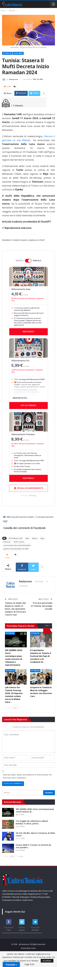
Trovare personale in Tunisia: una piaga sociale (41, 605)
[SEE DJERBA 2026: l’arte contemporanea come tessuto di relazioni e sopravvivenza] (16, 639)
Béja (27, 538)
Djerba (34, 538)
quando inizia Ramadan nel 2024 (15, 549)
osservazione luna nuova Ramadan (17, 545)
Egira (43, 538)
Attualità (7, 53)
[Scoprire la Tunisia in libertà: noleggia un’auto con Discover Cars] (41, 677)
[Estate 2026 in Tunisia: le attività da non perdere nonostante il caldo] (8, 848)
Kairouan (7, 542)
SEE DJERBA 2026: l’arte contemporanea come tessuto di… (35, 810)
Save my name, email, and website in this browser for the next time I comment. (27, 776)
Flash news (18, 53)
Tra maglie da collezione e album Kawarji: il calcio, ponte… (32, 822)
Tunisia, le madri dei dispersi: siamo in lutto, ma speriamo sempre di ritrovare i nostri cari (15, 608)
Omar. (33, 948)
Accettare (47, 960)
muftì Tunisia (19, 542)
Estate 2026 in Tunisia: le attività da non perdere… (33, 846)
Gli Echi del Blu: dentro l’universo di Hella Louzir (35, 834)
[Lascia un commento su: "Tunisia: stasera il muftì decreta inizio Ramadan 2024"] (15, 86)
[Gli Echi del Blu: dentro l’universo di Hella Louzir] (8, 836)
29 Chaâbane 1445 (15, 538)
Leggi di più (29, 964)
